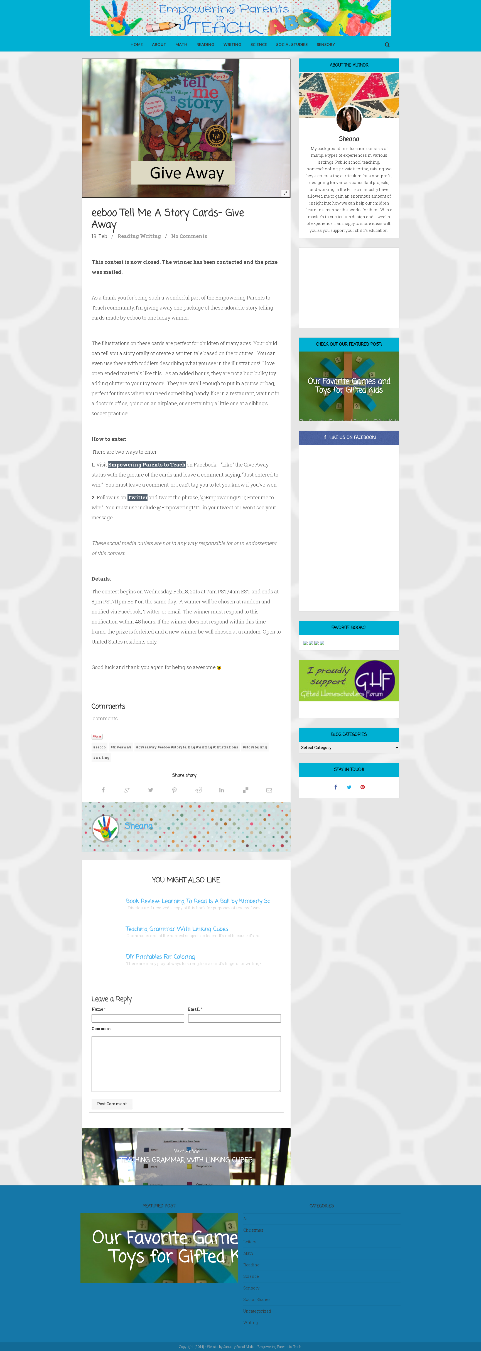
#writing (101, 757)
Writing (232, 44)
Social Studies (292, 44)
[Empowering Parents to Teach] (240, 19)
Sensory (326, 44)
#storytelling (255, 747)
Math (181, 44)
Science (259, 44)
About (159, 44)
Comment (101, 1028)
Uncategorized (257, 1311)
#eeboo (99, 747)
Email (194, 1009)
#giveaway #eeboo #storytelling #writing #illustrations (187, 747)
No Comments (189, 236)
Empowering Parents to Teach (147, 464)
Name (97, 1009)
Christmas (253, 1230)
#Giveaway (121, 747)
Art (246, 1218)
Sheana (139, 826)
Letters (249, 1241)
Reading (205, 44)
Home (137, 44)
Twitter (137, 497)
